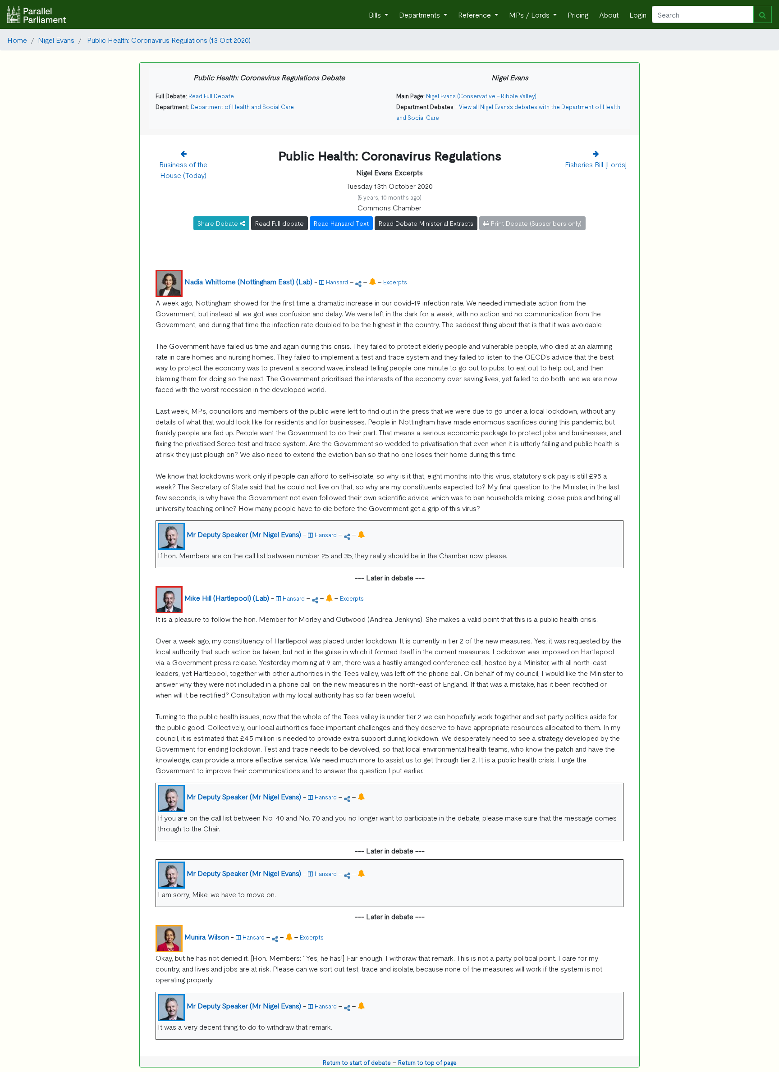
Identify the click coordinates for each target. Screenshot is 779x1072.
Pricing (578, 14)
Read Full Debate (211, 96)
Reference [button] (475, 14)
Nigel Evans (56, 40)
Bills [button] (376, 14)
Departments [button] (420, 14)
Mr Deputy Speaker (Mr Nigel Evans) (244, 534)
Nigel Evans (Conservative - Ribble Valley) (481, 96)
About (609, 14)
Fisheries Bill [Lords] (596, 164)
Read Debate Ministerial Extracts (426, 223)
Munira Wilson (206, 936)
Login (637, 14)
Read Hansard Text (341, 223)
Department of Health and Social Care (242, 106)
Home (17, 40)
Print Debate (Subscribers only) (535, 223)
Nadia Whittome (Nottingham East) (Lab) (248, 281)
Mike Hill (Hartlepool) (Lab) (226, 597)
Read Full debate (279, 223)
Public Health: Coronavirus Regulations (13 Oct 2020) (168, 40)
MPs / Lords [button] (530, 14)
